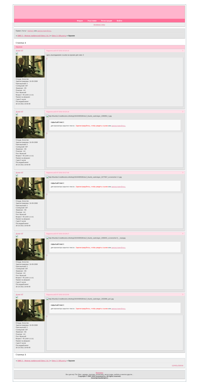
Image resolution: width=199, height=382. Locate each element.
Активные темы (99, 24)
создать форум (177, 365)
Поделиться (50, 50)
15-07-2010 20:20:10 (62, 50)
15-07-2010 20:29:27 (62, 233)
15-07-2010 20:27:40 (62, 172)
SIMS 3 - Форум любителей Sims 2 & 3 (33, 36)
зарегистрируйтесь (44, 31)
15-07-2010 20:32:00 (62, 294)
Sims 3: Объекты (59, 36)
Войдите (31, 31)
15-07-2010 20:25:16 (62, 112)
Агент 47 (19, 51)
